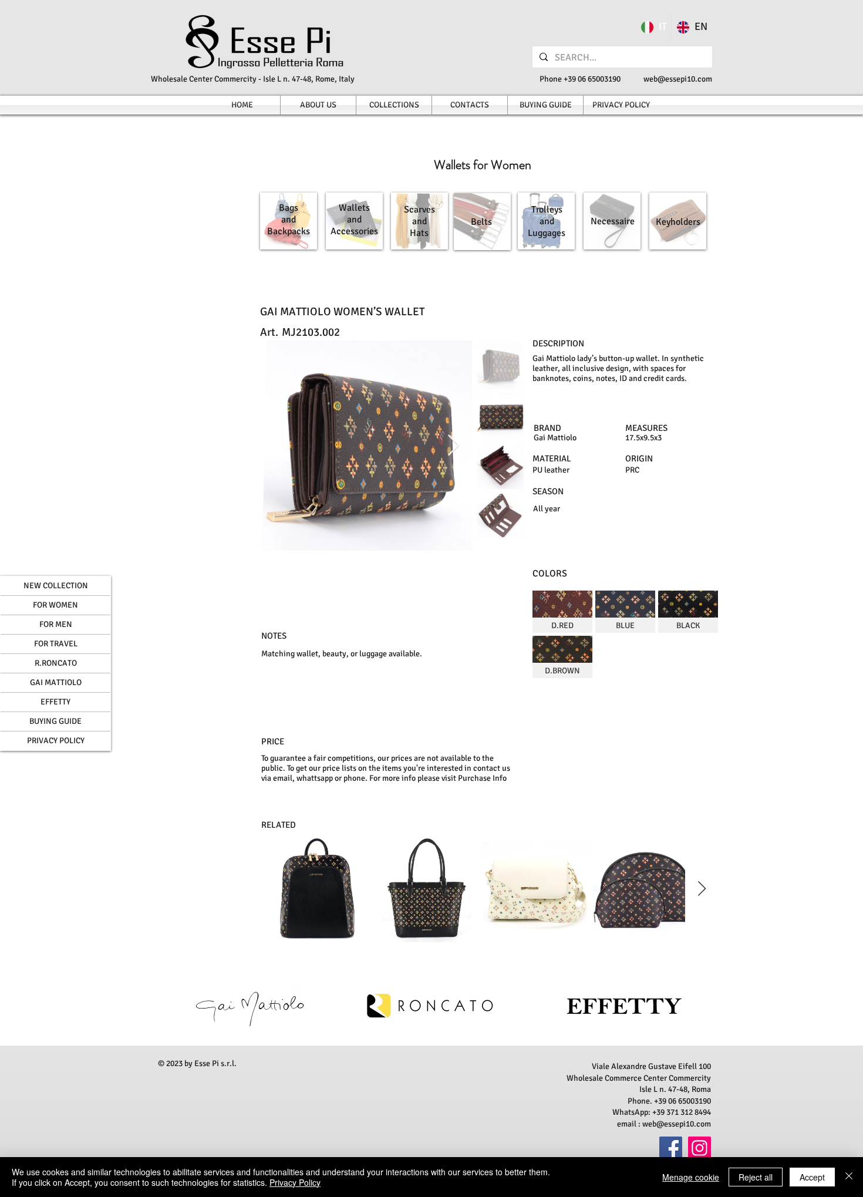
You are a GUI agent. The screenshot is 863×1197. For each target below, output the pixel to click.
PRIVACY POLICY (56, 741)
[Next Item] (453, 445)
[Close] (849, 1177)
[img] (562, 612)
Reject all (756, 1177)
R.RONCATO (56, 663)
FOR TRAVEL (55, 644)
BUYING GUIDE (55, 721)
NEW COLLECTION (55, 586)
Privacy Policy (295, 1182)
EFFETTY (55, 702)
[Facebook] (670, 1148)
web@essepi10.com (677, 79)
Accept (812, 1177)
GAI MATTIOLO (56, 682)
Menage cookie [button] (690, 1177)
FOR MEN (55, 624)
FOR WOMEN (55, 605)
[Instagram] (699, 1148)
